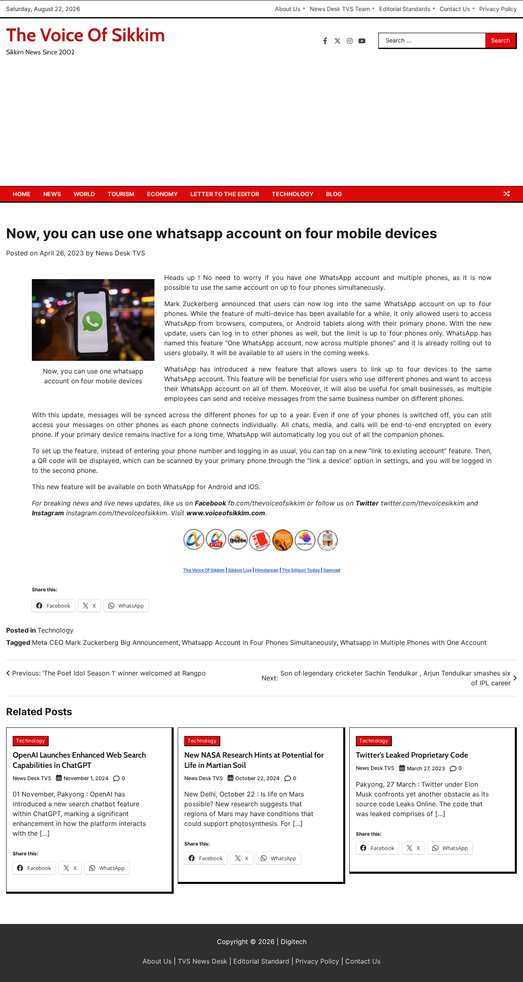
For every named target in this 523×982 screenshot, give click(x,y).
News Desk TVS (120, 253)
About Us (287, 8)
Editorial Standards (404, 8)
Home (22, 193)
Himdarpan (267, 570)
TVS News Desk (202, 961)
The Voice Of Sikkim (85, 35)
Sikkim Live (239, 570)
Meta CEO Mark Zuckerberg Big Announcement (105, 642)
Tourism (120, 193)
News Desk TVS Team (340, 8)
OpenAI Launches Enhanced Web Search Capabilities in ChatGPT (79, 760)
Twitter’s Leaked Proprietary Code (412, 755)
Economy (162, 193)
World (84, 193)
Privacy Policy (498, 8)
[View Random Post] (507, 194)
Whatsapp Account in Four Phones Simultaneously (259, 642)
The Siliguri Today (301, 570)
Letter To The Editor (224, 193)
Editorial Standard (261, 961)
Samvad (331, 570)
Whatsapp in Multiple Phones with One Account (413, 642)
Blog (334, 193)
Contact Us (455, 8)
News (52, 193)
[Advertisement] (261, 124)
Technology (292, 193)
